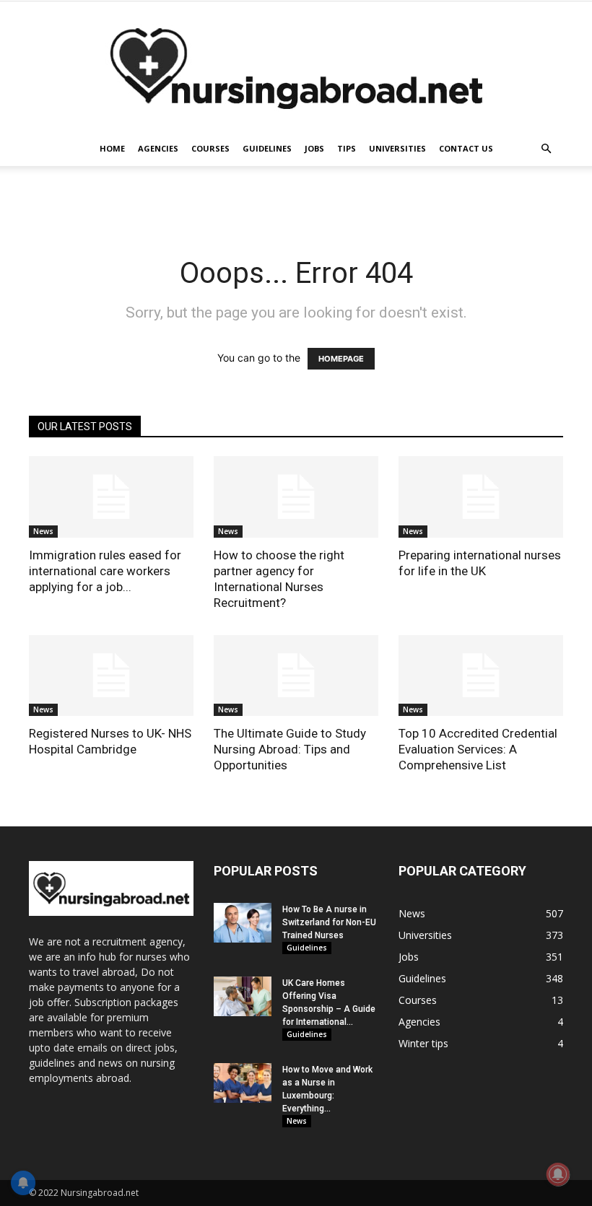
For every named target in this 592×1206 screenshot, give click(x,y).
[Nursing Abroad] (296, 66)
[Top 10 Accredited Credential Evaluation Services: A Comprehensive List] (481, 676)
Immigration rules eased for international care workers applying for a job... (105, 571)
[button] (545, 149)
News (43, 531)
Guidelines (267, 148)
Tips (346, 148)
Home (112, 148)
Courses (210, 148)
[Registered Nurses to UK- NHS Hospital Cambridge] (111, 676)
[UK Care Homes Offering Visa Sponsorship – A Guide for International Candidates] (242, 996)
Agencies (158, 148)
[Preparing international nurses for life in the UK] (481, 497)
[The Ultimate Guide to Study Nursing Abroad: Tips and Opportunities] (296, 676)
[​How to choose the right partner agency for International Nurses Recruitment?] (296, 497)
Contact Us (466, 148)
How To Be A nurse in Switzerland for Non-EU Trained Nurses (329, 922)
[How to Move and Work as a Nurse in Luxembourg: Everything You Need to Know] (242, 1083)
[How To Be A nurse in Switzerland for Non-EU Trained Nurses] (242, 923)
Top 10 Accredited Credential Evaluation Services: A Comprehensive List (478, 749)
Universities (397, 148)
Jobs (314, 148)
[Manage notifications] (558, 1174)
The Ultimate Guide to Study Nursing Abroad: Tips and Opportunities (290, 749)
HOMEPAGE (341, 359)
